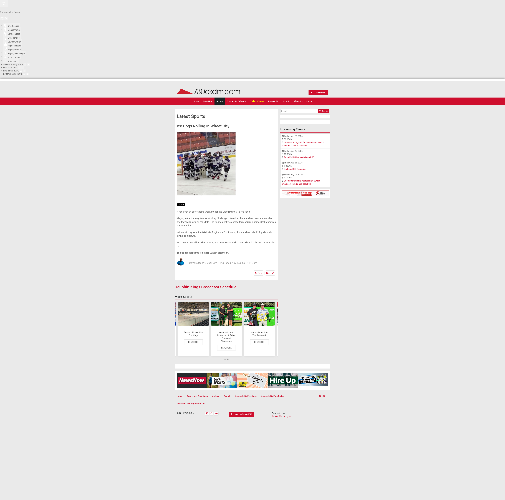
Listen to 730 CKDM (242, 414)
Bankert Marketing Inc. (282, 416)
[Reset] (2, 18)
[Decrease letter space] (24, 74)
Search (325, 111)
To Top (322, 396)
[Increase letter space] (27, 74)
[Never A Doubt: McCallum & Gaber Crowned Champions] (226, 329)
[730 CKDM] (216, 89)
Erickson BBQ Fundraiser (295, 169)
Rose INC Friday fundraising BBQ (299, 157)
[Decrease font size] (19, 67)
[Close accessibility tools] (6, 18)
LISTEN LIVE (319, 92)
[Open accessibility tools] (4, 3)
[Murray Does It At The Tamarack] (259, 329)
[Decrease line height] (20, 70)
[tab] (225, 359)
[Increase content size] (28, 64)
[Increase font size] (22, 67)
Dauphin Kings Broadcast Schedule (205, 287)
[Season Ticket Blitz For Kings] (193, 329)
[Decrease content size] (25, 64)
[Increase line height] (24, 70)
